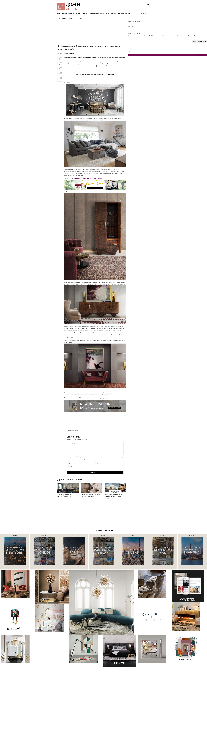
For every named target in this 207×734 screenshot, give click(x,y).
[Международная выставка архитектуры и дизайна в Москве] (115, 489)
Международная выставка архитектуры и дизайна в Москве (113, 496)
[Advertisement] (91, 33)
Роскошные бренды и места (65, 13)
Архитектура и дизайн (97, 13)
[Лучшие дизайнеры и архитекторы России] (68, 489)
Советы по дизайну (77, 18)
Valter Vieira (72, 53)
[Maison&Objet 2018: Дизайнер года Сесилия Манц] (91, 489)
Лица (107, 13)
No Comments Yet (73, 430)
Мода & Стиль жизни (82, 13)
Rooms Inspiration (124, 13)
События (113, 13)
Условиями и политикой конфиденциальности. (168, 51)
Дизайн (70, 18)
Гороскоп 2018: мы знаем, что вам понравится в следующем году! (91, 397)
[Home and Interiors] (80, 5)
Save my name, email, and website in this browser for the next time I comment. (87, 469)
